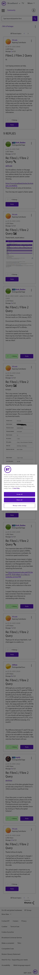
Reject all (19, 500)
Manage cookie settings (19, 505)
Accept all (19, 494)
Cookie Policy (16, 488)
